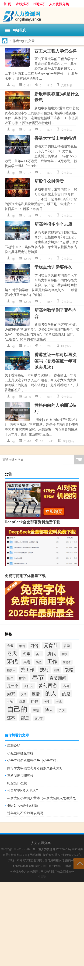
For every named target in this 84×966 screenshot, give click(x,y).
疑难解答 (48, 854)
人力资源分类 (59, 3)
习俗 (34, 645)
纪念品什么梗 (17, 783)
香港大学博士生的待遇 (56, 138)
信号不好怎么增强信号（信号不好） (33, 760)
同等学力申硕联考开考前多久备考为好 (35, 768)
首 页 (7, 3)
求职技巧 (22, 3)
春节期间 (57, 678)
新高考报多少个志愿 (53, 224)
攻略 (69, 669)
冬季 (26, 653)
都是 (25, 717)
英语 (36, 710)
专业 (10, 645)
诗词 (62, 710)
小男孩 (42, 876)
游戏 (11, 693)
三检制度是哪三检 (20, 775)
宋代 (12, 661)
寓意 (26, 661)
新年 (10, 678)
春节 (38, 677)
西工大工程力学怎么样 (56, 51)
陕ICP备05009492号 (68, 854)
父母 (23, 694)
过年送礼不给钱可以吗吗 (25, 812)
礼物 (10, 701)
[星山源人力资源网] (42, 15)
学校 (64, 654)
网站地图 (35, 854)
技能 (57, 670)
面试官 (39, 718)
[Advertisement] (42, 924)
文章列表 (66, 85)
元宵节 (51, 645)
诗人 (49, 710)
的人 (50, 693)
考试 (59, 701)
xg (13, 85)
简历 (22, 701)
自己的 (17, 708)
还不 (11, 717)
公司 (66, 645)
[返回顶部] (79, 863)
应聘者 (67, 662)
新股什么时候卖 (49, 181)
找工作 (27, 669)
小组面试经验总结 (20, 753)
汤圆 (66, 686)
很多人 (11, 670)
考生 (47, 701)
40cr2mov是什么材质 (22, 805)
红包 (34, 701)
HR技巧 (39, 3)
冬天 (12, 652)
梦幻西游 (47, 685)
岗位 (39, 662)
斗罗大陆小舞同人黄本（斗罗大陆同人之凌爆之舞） (43, 797)
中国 (22, 646)
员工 (39, 654)
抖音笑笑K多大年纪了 (23, 790)
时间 (23, 678)
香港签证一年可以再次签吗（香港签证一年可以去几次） (56, 360)
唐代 (51, 653)
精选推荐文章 (19, 854)
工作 (52, 661)
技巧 (44, 669)
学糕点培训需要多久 (53, 267)
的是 (66, 693)
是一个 (12, 685)
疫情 (36, 693)
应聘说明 (13, 745)
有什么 (28, 686)
